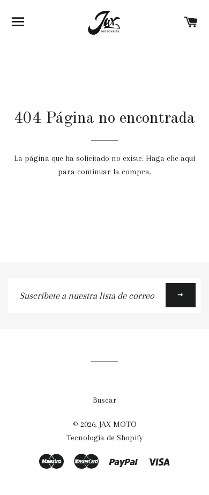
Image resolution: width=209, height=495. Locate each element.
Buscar (105, 400)
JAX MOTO (118, 424)
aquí (188, 158)
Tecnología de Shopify (104, 437)
